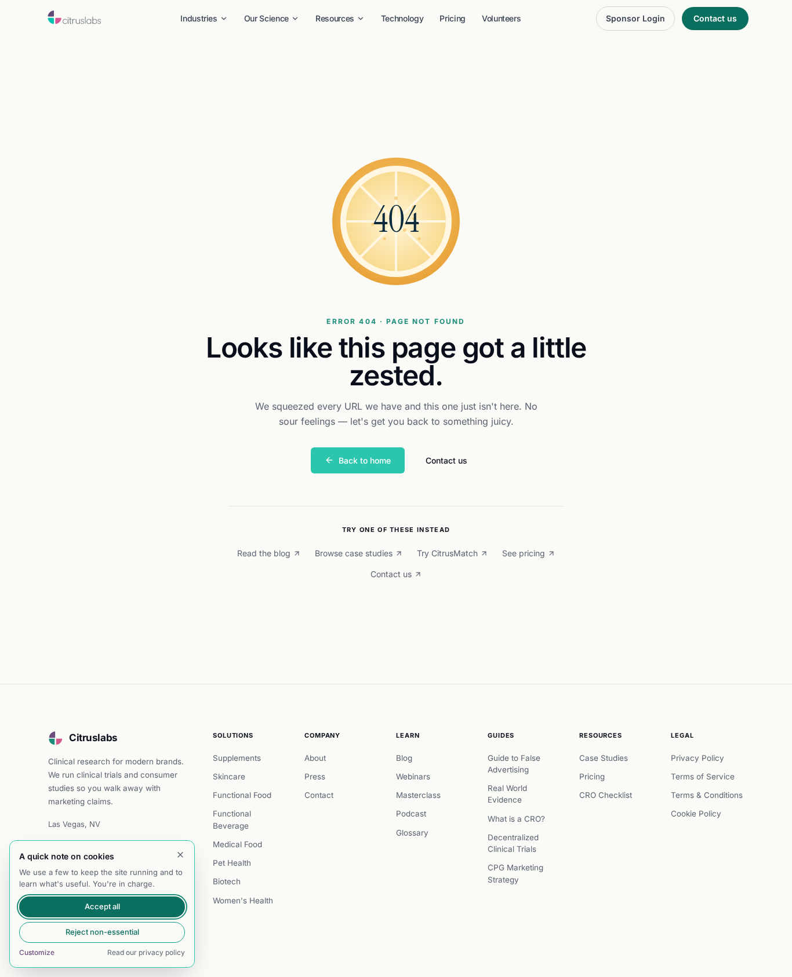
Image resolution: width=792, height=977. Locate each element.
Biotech (227, 881)
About (315, 758)
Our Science (266, 18)
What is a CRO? (516, 818)
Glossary (412, 832)
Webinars (413, 776)
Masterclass (418, 795)
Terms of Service (703, 776)
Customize (37, 952)
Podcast (411, 813)
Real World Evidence (507, 793)
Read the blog (263, 553)
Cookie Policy (696, 813)
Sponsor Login (635, 18)
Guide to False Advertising (514, 763)
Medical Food (237, 844)
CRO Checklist (605, 795)
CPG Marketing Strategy (515, 873)
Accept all (102, 906)
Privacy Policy (697, 758)
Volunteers (501, 18)
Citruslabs (93, 737)
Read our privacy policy (146, 952)
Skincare (229, 776)
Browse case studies (354, 553)
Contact (318, 795)
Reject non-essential (102, 931)
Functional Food (242, 795)
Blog (404, 758)
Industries (198, 18)
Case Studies (603, 758)
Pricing (452, 18)
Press (314, 776)
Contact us (715, 18)
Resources (334, 18)
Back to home (365, 460)
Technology (402, 18)
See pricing (523, 553)
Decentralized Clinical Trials (513, 843)
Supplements (237, 758)
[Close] (180, 855)
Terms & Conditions (707, 795)
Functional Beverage (232, 819)
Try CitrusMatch (447, 553)
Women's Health (243, 900)
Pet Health (232, 862)
